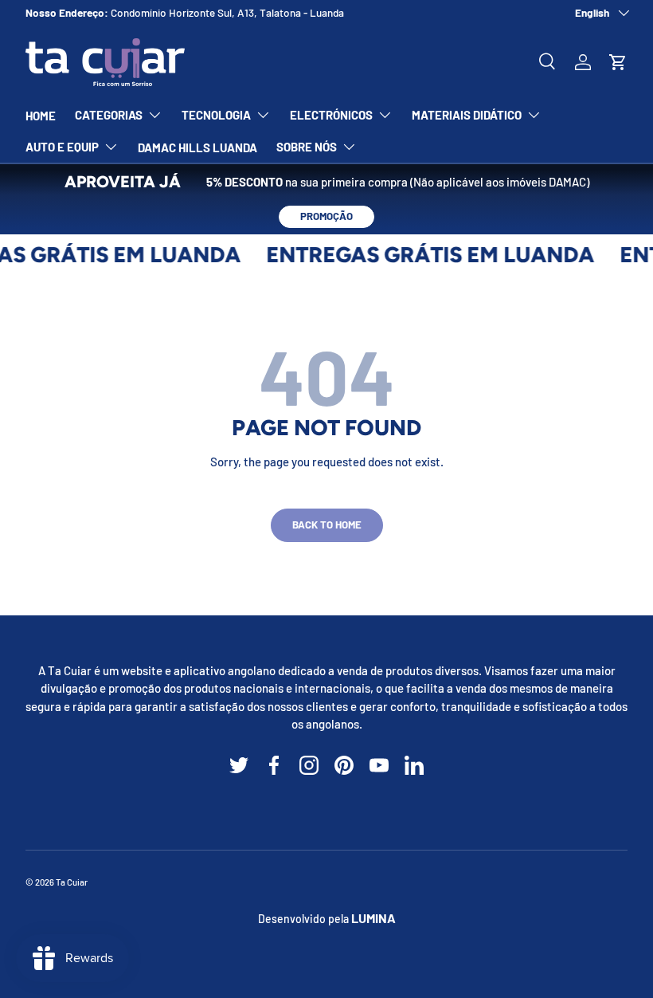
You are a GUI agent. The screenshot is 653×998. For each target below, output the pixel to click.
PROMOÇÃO (326, 216)
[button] (617, 62)
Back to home (327, 524)
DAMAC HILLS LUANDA (197, 147)
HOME (40, 115)
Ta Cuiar (72, 882)
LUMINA (373, 917)
